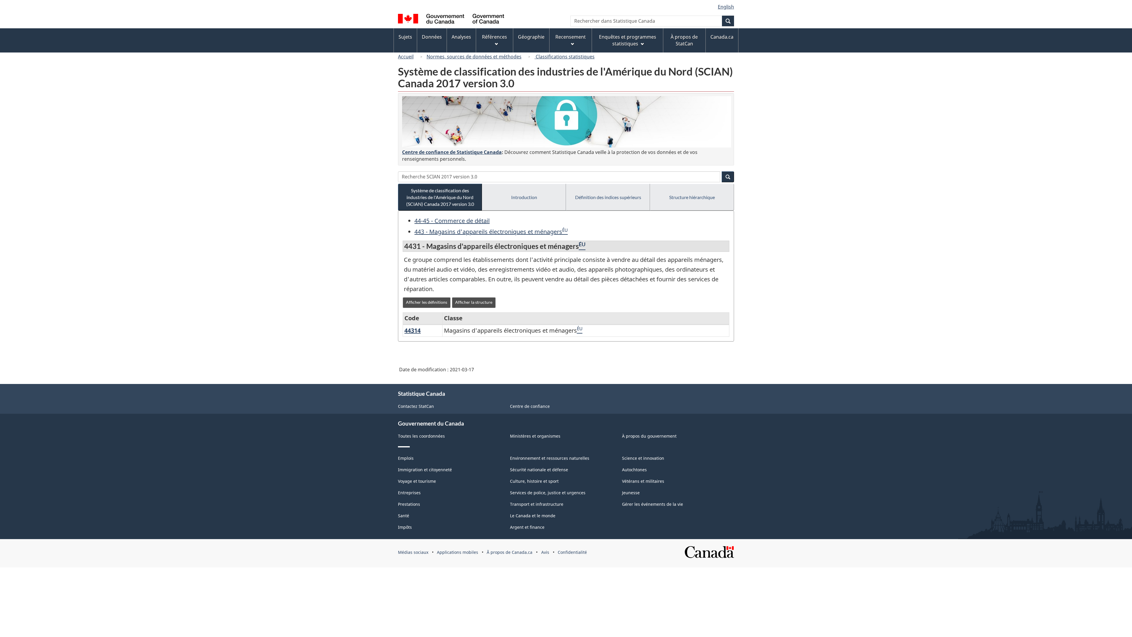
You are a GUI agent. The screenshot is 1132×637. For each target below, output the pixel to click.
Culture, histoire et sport (534, 481)
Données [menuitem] (432, 37)
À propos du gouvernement (649, 436)
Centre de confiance (530, 406)
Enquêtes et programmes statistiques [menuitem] (627, 40)
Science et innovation (643, 458)
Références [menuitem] (494, 37)
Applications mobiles (457, 552)
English (726, 7)
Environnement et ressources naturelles (549, 458)
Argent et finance (527, 527)
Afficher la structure (473, 302)
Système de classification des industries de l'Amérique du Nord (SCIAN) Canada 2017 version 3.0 (440, 197)
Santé (403, 515)
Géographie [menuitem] (531, 37)
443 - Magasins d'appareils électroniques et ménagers (488, 232)
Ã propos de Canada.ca (509, 552)
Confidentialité (572, 552)
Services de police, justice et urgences (547, 492)
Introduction (524, 197)
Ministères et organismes (535, 436)
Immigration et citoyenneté (425, 469)
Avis (545, 552)
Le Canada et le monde (532, 515)
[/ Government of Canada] (451, 19)
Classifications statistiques (564, 56)
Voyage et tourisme (417, 481)
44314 (412, 330)
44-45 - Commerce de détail (452, 221)
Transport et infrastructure (536, 504)
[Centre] (566, 121)
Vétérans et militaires (643, 481)
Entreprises (409, 492)
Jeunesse (631, 492)
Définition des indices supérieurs (608, 197)
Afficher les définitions (426, 302)
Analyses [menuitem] (461, 37)
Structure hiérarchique (692, 197)
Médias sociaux (413, 552)
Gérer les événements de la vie (652, 504)
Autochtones (634, 469)
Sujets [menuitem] (405, 37)
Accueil (406, 56)
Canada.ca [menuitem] (721, 37)
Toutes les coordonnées (421, 436)
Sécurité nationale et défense (539, 469)
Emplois (406, 458)
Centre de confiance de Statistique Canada (452, 152)
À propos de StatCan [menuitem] (684, 40)
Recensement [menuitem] (570, 37)
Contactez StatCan (416, 406)
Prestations (409, 504)
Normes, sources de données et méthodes (474, 56)
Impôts (405, 527)
